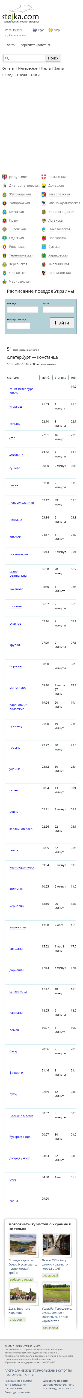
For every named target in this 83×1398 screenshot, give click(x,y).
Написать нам (18, 35)
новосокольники (21, 502)
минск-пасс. (17, 687)
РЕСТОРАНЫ (13, 1375)
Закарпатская (59, 194)
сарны (13, 790)
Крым (13, 220)
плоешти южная (21, 1115)
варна (13, 1201)
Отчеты (8, 68)
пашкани (16, 1013)
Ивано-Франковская (64, 203)
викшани (16, 949)
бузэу (13, 1094)
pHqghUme (18, 177)
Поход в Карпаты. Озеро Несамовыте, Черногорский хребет (23, 1266)
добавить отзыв (21, 1279)
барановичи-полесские (18, 707)
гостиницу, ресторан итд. (59, 1388)
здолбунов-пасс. (21, 829)
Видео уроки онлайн (17, 1392)
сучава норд (18, 991)
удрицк (14, 769)
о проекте (15, 29)
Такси (35, 75)
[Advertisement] (41, 126)
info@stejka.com (41, 1359)
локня (13, 485)
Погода (7, 75)
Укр (57, 30)
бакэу (13, 1051)
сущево (14, 468)
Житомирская (20, 194)
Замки (59, 68)
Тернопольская (21, 255)
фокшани (16, 1073)
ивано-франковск (22, 867)
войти (11, 45)
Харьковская (58, 255)
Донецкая (56, 185)
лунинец (15, 726)
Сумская (54, 246)
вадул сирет (17, 927)
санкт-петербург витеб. (21, 391)
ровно (13, 811)
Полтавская (57, 238)
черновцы (16, 906)
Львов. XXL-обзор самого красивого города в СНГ (55, 1264)
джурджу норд (19, 1158)
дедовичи (16, 454)
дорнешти (16, 970)
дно (12, 437)
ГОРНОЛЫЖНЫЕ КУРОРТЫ (52, 1370)
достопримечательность (58, 1384)
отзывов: (50, 1275)
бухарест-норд (19, 1137)
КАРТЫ (29, 1375)
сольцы (14, 424)
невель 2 (15, 520)
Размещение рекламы (18, 1380)
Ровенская (17, 246)
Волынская (57, 177)
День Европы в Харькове (19, 1310)
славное (15, 623)
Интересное (28, 68)
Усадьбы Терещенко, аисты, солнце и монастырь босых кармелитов (57, 1314)
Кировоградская (61, 211)
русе (12, 1179)
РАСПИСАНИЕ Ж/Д (18, 1370)
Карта (46, 68)
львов (13, 850)
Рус (41, 30)
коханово (16, 589)
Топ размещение (15, 1384)
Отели (22, 75)
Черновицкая (20, 281)
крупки (14, 645)
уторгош (15, 406)
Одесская (16, 238)
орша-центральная (18, 573)
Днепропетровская (24, 185)
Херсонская (18, 264)
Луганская (56, 220)
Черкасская (18, 273)
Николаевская (59, 229)
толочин (15, 606)
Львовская (17, 229)
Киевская (16, 211)
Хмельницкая (59, 264)
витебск (15, 537)
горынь (15, 747)
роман (14, 1030)
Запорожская (19, 203)
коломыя (16, 889)
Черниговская (59, 273)
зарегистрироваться (35, 45)
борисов (15, 666)
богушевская (18, 554)
